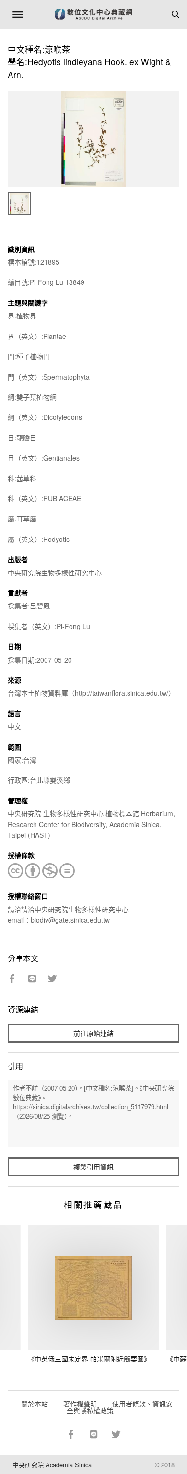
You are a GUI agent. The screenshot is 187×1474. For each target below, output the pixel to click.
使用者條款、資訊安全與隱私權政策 (120, 1407)
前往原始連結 (93, 1033)
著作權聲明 (80, 1403)
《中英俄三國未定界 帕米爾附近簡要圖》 (89, 1358)
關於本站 (34, 1403)
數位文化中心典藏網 (93, 14)
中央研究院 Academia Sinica (52, 1464)
